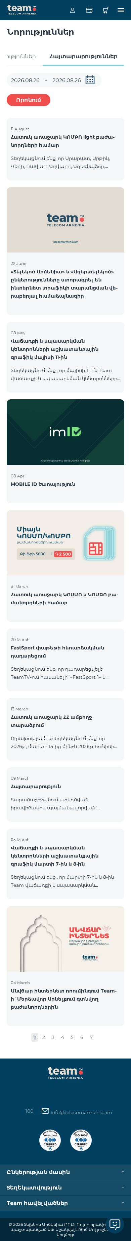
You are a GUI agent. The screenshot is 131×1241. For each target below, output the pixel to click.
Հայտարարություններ (83, 56)
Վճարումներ (89, 10)
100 (29, 1111)
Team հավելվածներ (37, 1203)
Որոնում (28, 100)
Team (22, 9)
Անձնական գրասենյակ (72, 10)
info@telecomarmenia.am (80, 1112)
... (90, 79)
